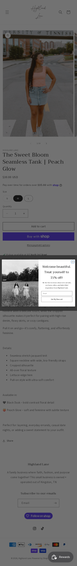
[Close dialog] (72, 261)
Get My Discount (57, 299)
